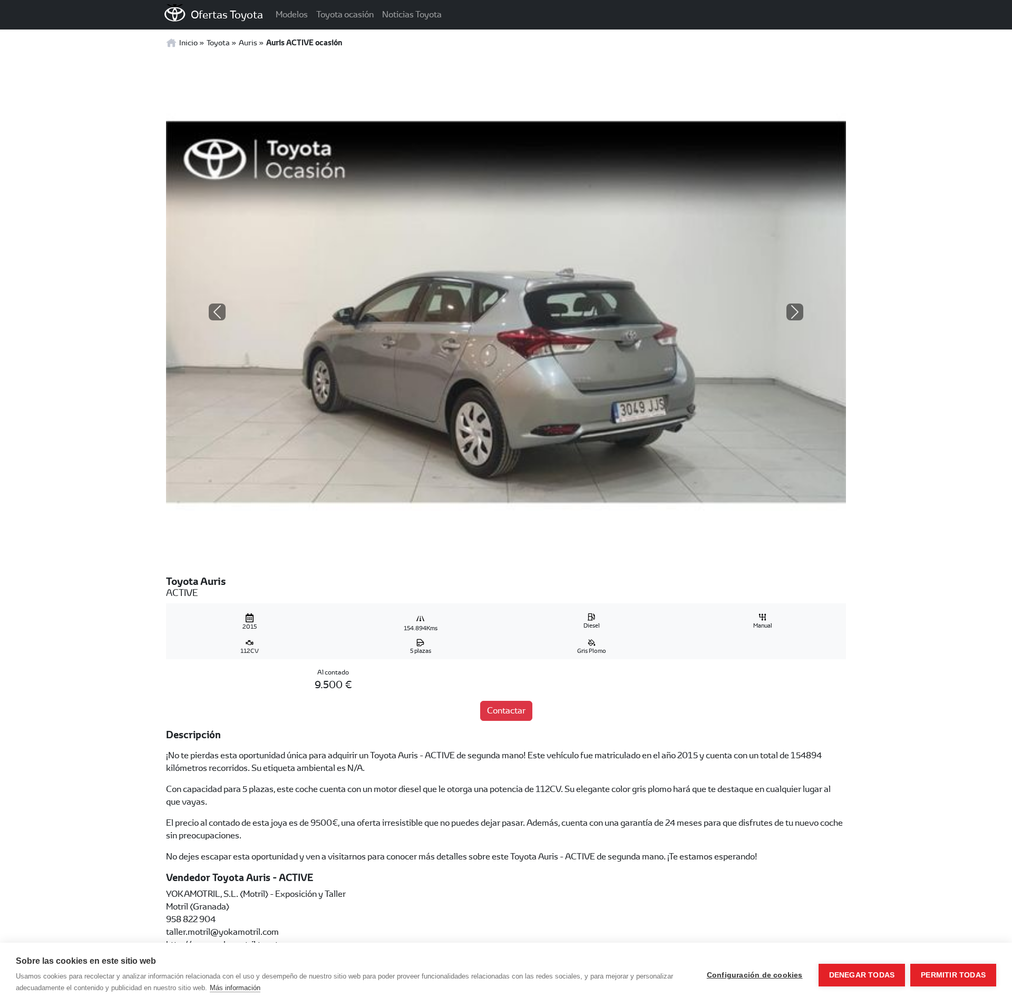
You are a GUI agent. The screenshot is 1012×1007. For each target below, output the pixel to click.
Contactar (506, 710)
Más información (235, 988)
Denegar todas (862, 975)
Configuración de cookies (755, 975)
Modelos (292, 14)
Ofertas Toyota (227, 14)
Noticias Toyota (412, 14)
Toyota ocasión (345, 14)
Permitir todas (953, 975)
